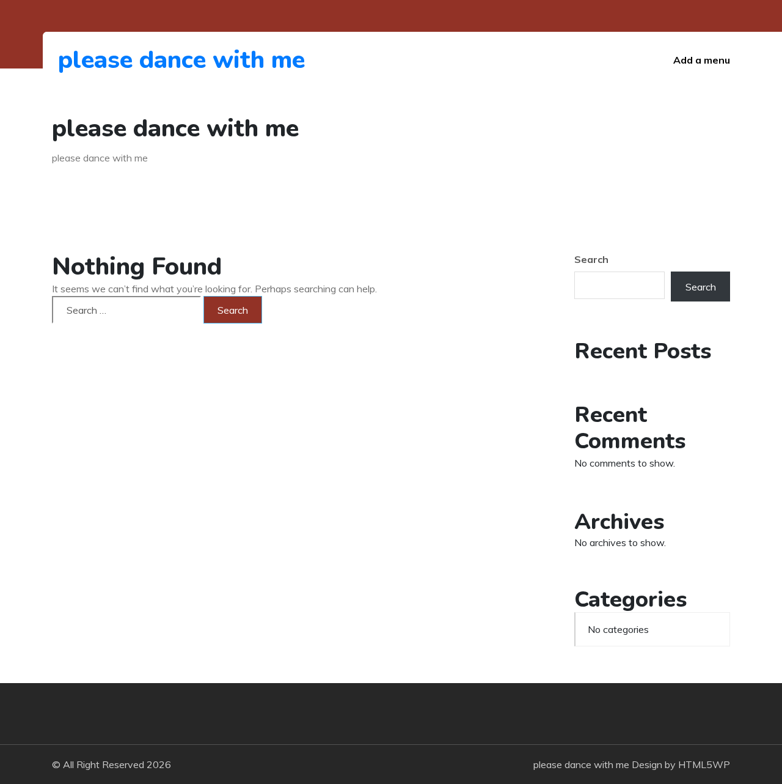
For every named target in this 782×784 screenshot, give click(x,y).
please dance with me (125, 59)
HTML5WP (704, 764)
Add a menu (701, 60)
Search (591, 259)
